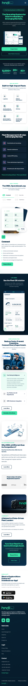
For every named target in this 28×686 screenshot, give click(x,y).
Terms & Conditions (6, 651)
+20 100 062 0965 (6, 664)
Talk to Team (14, 560)
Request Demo (14, 49)
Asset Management (6, 632)
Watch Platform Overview (14, 53)
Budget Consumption (10, 298)
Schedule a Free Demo (9, 413)
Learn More (7, 408)
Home (3, 629)
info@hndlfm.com (5, 661)
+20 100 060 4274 (6, 667)
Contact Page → (5, 673)
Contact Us (4, 640)
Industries (4, 634)
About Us (4, 637)
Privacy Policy (5, 648)
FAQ (3, 653)
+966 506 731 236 (6, 670)
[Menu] (25, 2)
